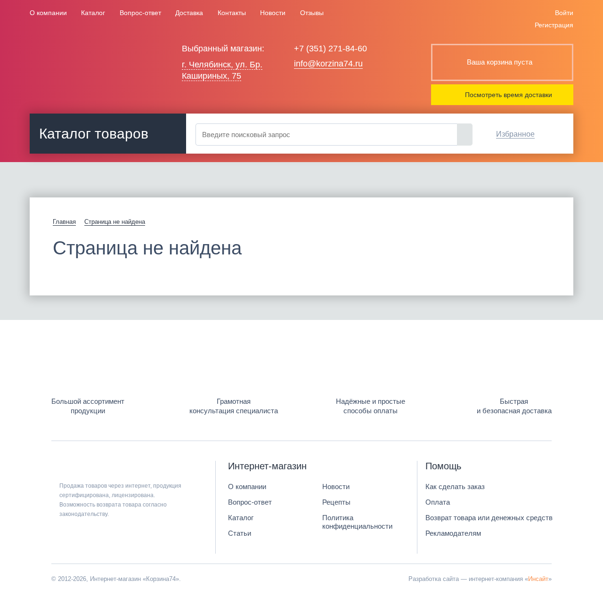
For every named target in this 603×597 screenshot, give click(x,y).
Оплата (437, 502)
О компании (48, 12)
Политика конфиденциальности (357, 522)
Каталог (93, 12)
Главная (64, 221)
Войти (564, 12)
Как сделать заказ (455, 487)
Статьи (239, 533)
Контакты (232, 12)
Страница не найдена (114, 221)
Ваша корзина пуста (499, 62)
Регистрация (554, 25)
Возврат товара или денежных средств (489, 518)
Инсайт (538, 578)
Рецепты (336, 502)
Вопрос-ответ (140, 12)
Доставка (189, 12)
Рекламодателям (453, 533)
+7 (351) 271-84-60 (330, 48)
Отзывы (312, 12)
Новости (272, 12)
